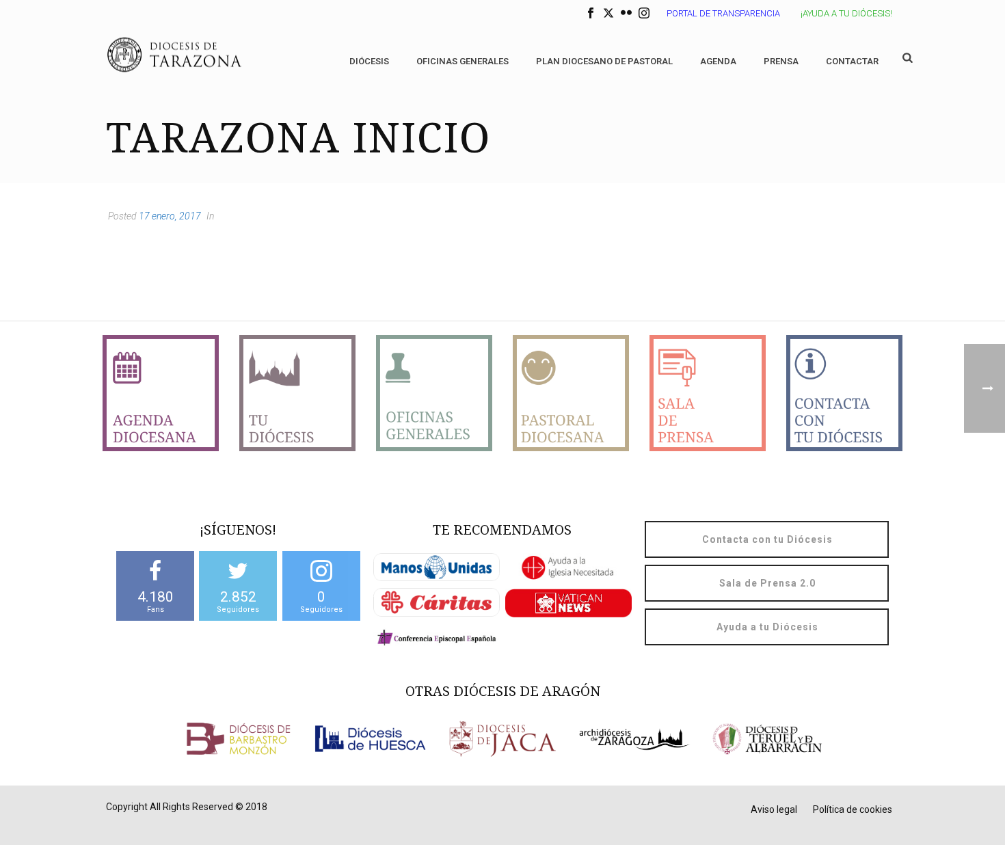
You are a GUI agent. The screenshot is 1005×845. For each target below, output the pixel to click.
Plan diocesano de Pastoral (604, 61)
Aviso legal (774, 809)
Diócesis (369, 61)
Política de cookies (852, 809)
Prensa (781, 61)
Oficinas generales (462, 61)
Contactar (852, 61)
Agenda (718, 61)
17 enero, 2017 (170, 216)
